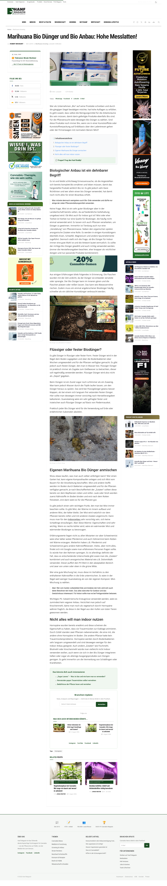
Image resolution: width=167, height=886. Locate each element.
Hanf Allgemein (20, 2)
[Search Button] (159, 22)
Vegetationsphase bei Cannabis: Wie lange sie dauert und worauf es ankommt (65, 788)
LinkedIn (76, 99)
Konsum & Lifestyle (111, 22)
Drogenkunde (31, 2)
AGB (135, 876)
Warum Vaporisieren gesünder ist (96, 847)
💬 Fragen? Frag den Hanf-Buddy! (68, 160)
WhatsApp (58, 99)
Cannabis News (57, 841)
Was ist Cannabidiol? (92, 850)
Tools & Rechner (125, 868)
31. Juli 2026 (107, 791)
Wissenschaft (60, 22)
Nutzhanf (83, 22)
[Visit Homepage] (16, 11)
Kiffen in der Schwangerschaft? (96, 853)
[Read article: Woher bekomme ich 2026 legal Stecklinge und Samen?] (59, 728)
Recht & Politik (45, 22)
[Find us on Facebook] (133, 22)
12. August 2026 (74, 732)
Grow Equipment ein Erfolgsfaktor (96, 782)
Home (9, 29)
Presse (147, 876)
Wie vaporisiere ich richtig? (94, 844)
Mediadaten (123, 858)
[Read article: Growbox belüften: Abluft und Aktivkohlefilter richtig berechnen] (101, 773)
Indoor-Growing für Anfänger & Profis (65, 782)
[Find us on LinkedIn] (149, 22)
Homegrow (58, 751)
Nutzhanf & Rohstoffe (59, 854)
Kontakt (141, 876)
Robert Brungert (16, 44)
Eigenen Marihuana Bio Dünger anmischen (70, 150)
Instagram (72, 743)
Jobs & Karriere (125, 864)
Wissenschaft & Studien (60, 864)
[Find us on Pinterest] (145, 22)
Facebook (67, 99)
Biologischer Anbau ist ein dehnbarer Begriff (71, 143)
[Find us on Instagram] (137, 22)
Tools (64, 2)
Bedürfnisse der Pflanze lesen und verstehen (74, 684)
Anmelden (101, 704)
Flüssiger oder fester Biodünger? (67, 147)
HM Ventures (124, 861)
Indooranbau (74, 519)
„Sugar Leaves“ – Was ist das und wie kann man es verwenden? (81, 677)
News (24, 22)
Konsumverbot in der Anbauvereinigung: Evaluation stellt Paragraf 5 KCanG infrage (100, 841)
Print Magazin (57, 2)
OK (147, 845)
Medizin (32, 22)
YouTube (80, 743)
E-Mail (82, 99)
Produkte (39, 2)
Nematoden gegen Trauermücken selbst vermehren (76, 680)
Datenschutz (129, 876)
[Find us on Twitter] (141, 22)
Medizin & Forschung (59, 844)
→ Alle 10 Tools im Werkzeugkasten (23, 64)
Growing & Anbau (58, 847)
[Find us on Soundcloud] (153, 22)
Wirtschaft (95, 22)
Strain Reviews (48, 2)
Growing (72, 22)
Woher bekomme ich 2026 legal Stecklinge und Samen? (74, 727)
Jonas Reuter (61, 794)
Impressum (119, 876)
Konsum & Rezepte (58, 857)
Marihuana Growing (19, 29)
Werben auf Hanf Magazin (128, 855)
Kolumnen (10, 2)
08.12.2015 (29, 44)
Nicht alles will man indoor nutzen (67, 154)
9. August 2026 (106, 734)
